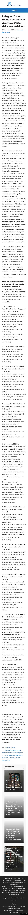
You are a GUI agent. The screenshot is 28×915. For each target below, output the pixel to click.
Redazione (12, 910)
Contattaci (14, 900)
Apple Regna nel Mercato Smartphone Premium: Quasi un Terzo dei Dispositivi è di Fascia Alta (14, 785)
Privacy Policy (19, 910)
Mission (6, 910)
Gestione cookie (24, 913)
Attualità (7, 747)
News (13, 747)
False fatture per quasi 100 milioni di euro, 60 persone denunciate (12, 757)
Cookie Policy (14, 912)
